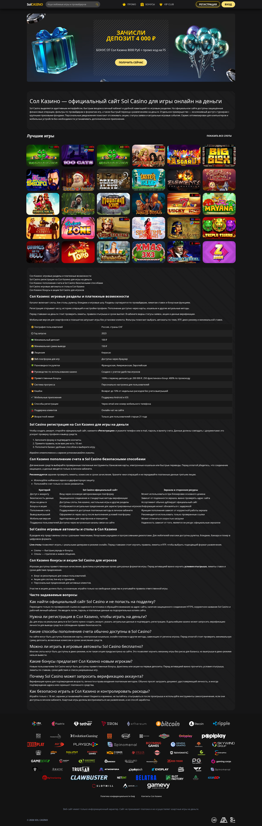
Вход (228, 4)
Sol (35, 4)
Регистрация (208, 4)
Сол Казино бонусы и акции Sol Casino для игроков (57, 290)
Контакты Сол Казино (151, 796)
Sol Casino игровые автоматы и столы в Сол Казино (57, 286)
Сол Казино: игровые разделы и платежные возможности (60, 275)
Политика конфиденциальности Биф (117, 796)
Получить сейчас (131, 62)
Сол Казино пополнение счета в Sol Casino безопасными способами (66, 282)
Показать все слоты (219, 135)
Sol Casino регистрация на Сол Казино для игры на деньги (61, 279)
